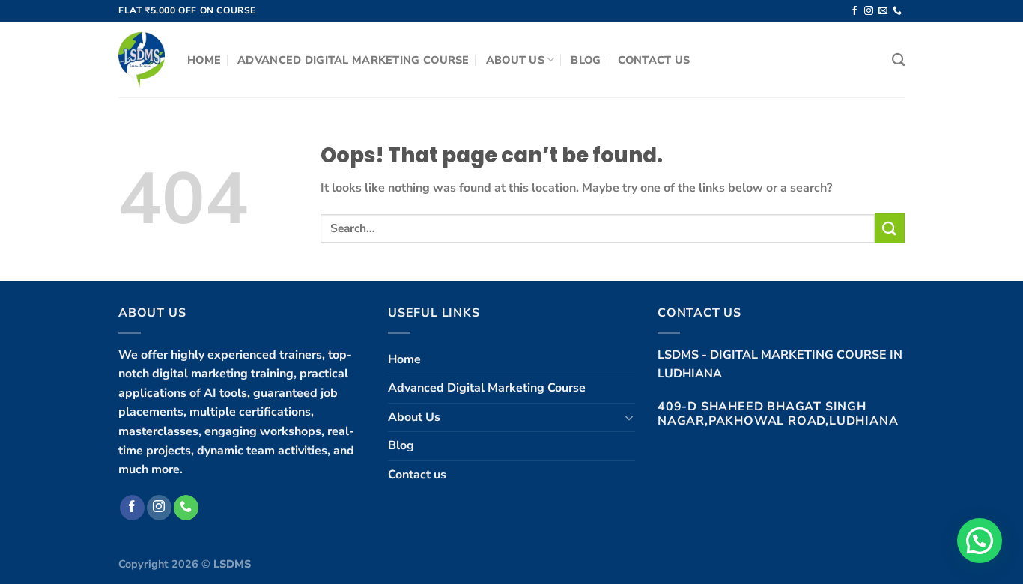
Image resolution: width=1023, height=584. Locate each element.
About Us (515, 59)
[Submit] (890, 228)
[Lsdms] (141, 60)
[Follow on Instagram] (868, 11)
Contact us (654, 59)
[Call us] (897, 11)
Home (204, 59)
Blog (586, 59)
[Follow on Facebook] (854, 11)
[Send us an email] (882, 11)
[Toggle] (629, 417)
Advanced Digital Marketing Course (353, 59)
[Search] (898, 60)
